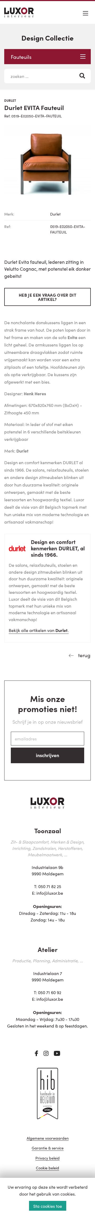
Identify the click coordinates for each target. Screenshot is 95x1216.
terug (84, 655)
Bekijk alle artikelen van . (39, 630)
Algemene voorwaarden (48, 1138)
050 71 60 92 (49, 992)
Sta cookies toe (47, 1206)
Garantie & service (48, 1148)
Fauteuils (21, 56)
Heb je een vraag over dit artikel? (47, 297)
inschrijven (47, 755)
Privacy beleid (47, 1158)
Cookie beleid (47, 1168)
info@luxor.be (49, 893)
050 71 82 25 (49, 886)
